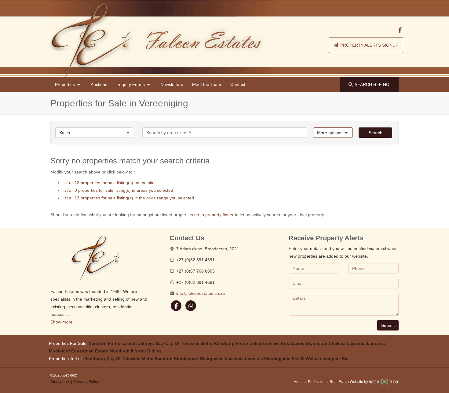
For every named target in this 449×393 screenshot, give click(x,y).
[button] (333, 132)
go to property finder (214, 214)
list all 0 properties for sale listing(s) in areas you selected (118, 190)
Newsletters (171, 84)
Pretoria (244, 343)
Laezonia (356, 343)
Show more (61, 322)
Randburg (224, 343)
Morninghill (121, 350)
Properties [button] (65, 84)
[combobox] (94, 132)
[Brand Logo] (161, 38)
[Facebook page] (399, 30)
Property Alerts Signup (368, 45)
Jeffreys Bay (151, 343)
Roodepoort (186, 358)
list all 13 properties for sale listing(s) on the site (109, 182)
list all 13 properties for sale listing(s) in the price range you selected (128, 197)
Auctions (99, 84)
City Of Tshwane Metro (189, 343)
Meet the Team (206, 84)
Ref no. (373, 84)
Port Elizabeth (122, 343)
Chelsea (337, 343)
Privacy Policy (86, 382)
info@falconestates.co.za (200, 293)
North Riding (147, 350)
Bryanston (316, 343)
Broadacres (293, 343)
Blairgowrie (212, 358)
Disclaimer (59, 382)
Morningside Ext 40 (284, 358)
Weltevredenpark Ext (327, 358)
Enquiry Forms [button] (131, 84)
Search (375, 132)
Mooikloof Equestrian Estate (78, 350)
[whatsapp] (191, 305)
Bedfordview (266, 343)
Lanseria (376, 343)
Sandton (98, 343)
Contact (237, 84)
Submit (388, 325)
